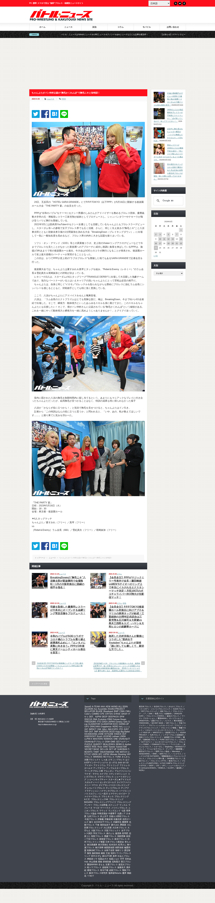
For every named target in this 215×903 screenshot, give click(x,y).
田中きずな (96, 856)
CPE (102, 714)
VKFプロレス (171, 723)
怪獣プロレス (97, 836)
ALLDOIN (89, 709)
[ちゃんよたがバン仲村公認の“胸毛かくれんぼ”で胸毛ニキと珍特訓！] (55, 114)
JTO (121, 729)
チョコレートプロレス (95, 788)
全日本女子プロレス (103, 822)
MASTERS (98, 739)
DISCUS (88, 719)
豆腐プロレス (111, 864)
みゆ (120, 762)
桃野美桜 (119, 847)
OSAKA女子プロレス (94, 742)
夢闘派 (123, 825)
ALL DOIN (123, 706)
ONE (115, 739)
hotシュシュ (124, 726)
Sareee (112, 747)
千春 (97, 825)
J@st (104, 729)
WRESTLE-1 (158, 732)
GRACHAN (95, 726)
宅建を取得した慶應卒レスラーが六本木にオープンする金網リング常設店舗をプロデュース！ (67, 610)
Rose (99, 747)
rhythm (128, 744)
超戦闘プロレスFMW (172, 737)
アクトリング (113, 765)
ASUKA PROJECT (116, 709)
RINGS (88, 747)
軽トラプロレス (94, 867)
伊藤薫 (101, 819)
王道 (108, 853)
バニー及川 (103, 793)
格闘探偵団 (109, 847)
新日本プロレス (145, 706)
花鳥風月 (116, 861)
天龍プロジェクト (112, 830)
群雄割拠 (107, 861)
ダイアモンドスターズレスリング (114, 785)
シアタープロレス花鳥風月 (173, 735)
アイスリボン (175, 744)
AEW (108, 706)
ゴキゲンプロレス (105, 776)
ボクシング (113, 805)
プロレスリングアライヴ (104, 802)
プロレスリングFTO (158, 761)
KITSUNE (109, 734)
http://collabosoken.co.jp (47, 724)
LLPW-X (88, 739)
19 (168, 243)
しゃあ (104, 759)
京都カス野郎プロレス (119, 816)
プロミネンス (107, 796)
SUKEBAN (122, 749)
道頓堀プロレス (109, 867)
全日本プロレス (160, 706)
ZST (157, 765)
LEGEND (107, 736)
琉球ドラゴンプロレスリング (150, 737)
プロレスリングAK (99, 799)
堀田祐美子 (105, 825)
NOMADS (108, 739)
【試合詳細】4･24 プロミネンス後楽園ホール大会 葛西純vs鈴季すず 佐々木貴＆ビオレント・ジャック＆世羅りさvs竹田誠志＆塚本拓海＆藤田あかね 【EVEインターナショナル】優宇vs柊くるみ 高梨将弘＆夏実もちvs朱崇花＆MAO (117, 667)
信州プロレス (164, 754)
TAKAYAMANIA (107, 752)
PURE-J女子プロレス (168, 740)
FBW (109, 719)
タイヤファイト (124, 782)
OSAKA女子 (124, 739)
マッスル (123, 805)
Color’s (88, 714)
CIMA (122, 711)
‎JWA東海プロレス (174, 758)
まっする (113, 762)
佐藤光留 (117, 819)
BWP (116, 711)
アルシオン (109, 771)
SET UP (112, 749)
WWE (155, 754)
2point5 (88, 706)
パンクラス (177, 754)
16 (156, 243)
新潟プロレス (120, 839)
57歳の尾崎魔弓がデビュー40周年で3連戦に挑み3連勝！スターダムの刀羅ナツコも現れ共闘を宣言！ (168, 99)
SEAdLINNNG (144, 754)
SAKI (105, 747)
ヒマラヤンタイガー (118, 793)
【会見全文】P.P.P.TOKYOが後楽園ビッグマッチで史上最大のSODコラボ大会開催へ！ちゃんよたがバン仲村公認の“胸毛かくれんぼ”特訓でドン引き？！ (60, 665)
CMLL (128, 711)
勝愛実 (125, 822)
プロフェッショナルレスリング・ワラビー (165, 725)
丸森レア (121, 813)
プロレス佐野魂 (100, 805)
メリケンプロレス (119, 808)
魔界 (124, 873)
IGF (86, 729)
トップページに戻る (39, 684)
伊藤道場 (109, 819)
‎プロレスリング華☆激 (155, 758)
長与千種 (104, 870)
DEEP (105, 716)
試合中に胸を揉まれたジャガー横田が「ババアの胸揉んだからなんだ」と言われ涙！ (168, 135)
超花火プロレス (173, 716)
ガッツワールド (175, 718)
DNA (95, 719)
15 (181, 239)
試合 (95, 27)
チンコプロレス (113, 788)
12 (168, 239)
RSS (176, 3)
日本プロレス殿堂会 (114, 842)
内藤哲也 (117, 822)
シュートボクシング (176, 765)
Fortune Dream (119, 719)
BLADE (99, 711)
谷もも (102, 864)
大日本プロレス (119, 827)
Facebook (184, 3)
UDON (94, 754)
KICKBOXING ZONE (94, 734)
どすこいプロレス (116, 759)
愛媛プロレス (110, 836)
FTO (99, 722)
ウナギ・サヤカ (92, 774)
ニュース (68, 27)
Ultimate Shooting (118, 754)
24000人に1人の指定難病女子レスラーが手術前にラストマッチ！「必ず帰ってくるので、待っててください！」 (168, 115)
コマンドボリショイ (118, 774)
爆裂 (103, 853)
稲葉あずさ (103, 859)
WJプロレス (108, 757)
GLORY (171, 768)
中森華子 (112, 813)
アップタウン (99, 768)
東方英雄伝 (103, 844)
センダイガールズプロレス (165, 742)
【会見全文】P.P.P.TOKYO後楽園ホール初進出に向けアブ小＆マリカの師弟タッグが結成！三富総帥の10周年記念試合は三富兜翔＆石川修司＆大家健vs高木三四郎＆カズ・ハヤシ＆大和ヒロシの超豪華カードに (126, 616)
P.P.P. (64, 99)
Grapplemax (106, 726)
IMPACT (92, 729)
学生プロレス (99, 833)
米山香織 (93, 861)
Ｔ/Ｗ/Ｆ (90, 876)
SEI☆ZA (104, 749)
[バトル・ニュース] (61, 19)
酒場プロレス (93, 870)
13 (173, 239)
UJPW (106, 754)
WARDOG (97, 757)
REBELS (120, 744)
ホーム (42, 27)
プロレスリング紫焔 (168, 728)
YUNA (118, 757)
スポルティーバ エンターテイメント (159, 730)
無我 (89, 853)
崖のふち (110, 833)
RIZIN (141, 770)
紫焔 (100, 861)
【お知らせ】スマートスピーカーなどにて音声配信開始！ (146, 34)
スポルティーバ (92, 782)
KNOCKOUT (90, 736)
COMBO (95, 714)
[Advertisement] (107, 64)
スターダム (158, 747)
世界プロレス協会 (162, 751)
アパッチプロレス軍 (94, 771)
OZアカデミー (122, 742)
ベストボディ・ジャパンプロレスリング (154, 709)
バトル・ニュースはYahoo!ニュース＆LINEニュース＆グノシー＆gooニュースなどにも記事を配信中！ (65, 34)
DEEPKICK (113, 716)
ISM (99, 729)
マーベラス (105, 808)
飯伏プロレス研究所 (98, 873)
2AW (150, 714)
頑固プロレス (115, 870)
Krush (99, 736)
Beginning (169, 747)
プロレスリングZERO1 (155, 716)
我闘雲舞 (121, 836)
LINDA (123, 736)
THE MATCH (121, 752)
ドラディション (92, 791)
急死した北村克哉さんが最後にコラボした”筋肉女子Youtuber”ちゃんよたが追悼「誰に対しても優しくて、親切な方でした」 (126, 643)
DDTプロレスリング (149, 711)
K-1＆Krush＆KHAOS (147, 768)
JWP (96, 731)
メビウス (167, 721)
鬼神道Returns (115, 873)
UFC (100, 754)
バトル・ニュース (104, 885)
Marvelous (176, 751)
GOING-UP (124, 724)
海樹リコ (119, 850)
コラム (121, 27)
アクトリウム (99, 765)
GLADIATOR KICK (109, 724)
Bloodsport (108, 711)
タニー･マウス (91, 785)
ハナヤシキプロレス (109, 791)
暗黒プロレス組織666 (163, 714)
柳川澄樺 (99, 847)
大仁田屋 (107, 827)
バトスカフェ (91, 793)
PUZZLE (88, 744)
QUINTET (97, 744)
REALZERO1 (109, 744)
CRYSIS (109, 714)
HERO (115, 726)
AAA (103, 706)
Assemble (102, 709)
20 (173, 243)
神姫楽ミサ (92, 859)
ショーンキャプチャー (97, 779)
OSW (107, 742)
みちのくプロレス (175, 706)
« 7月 (156, 256)
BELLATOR (90, 711)
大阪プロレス (97, 830)
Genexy (119, 722)
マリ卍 (96, 808)
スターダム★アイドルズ (119, 779)
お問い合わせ (173, 27)
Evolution (102, 719)
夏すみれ (115, 825)
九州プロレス (93, 816)
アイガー (89, 765)
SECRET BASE (92, 749)
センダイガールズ (108, 782)
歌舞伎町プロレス (95, 850)
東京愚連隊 (92, 844)
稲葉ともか (114, 859)
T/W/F (96, 752)
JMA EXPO (113, 729)
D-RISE (117, 714)
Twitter (180, 3)
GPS (87, 726)
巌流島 (118, 833)
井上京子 (104, 816)
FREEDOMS (90, 722)
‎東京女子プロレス (146, 751)
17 (160, 243)
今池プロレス (91, 819)
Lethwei (115, 736)
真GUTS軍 (107, 856)
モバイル (147, 27)
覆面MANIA (92, 864)
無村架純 (96, 853)
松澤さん (122, 844)
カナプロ (104, 774)
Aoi (95, 709)
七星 (123, 810)
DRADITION (144, 721)
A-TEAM (96, 706)
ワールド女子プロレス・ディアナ (160, 749)
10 (160, 239)
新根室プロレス (106, 839)
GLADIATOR (94, 724)
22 (181, 243)
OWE (112, 742)
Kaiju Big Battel (123, 731)
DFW (122, 716)
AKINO (114, 706)
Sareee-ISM (121, 747)
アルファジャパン (123, 771)
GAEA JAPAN (108, 722)
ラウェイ (103, 810)
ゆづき (126, 762)
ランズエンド (114, 810)
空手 (122, 859)
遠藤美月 (121, 867)
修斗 (91, 822)
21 (177, 243)
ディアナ (125, 788)
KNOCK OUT (120, 734)
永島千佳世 (109, 850)
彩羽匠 (125, 833)
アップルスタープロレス (117, 768)
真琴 (115, 856)
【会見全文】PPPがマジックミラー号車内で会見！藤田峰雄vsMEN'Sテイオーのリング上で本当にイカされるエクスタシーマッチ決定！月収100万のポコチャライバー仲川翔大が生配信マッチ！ (126, 587)
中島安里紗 (102, 813)
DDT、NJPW (95, 716)
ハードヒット (125, 791)
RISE (94, 747)
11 (164, 239)
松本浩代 (113, 844)
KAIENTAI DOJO (107, 731)
